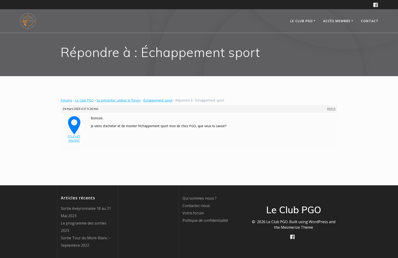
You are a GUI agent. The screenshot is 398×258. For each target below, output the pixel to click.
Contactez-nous (196, 205)
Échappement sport (158, 100)
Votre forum (193, 213)
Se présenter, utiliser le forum (118, 100)
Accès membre (337, 21)
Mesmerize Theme (297, 227)
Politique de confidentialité (205, 220)
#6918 (331, 109)
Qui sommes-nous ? (199, 198)
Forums (66, 100)
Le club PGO (301, 21)
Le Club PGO (84, 100)
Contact (369, 21)
